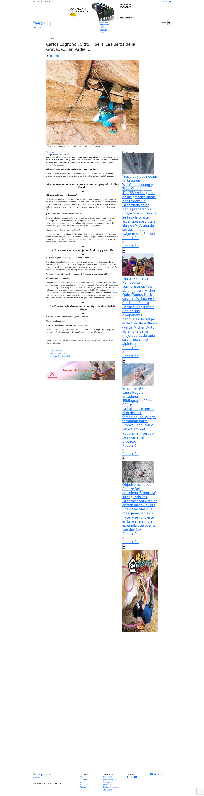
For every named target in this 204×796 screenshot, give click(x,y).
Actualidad (103, 22)
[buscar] (169, 23)
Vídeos (103, 27)
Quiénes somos (109, 779)
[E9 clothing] (140, 591)
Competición (104, 24)
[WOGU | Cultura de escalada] (44, 24)
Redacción (50, 152)
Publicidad (107, 777)
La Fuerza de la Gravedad (60, 356)
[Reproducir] (123, 250)
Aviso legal (107, 789)
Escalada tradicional (58, 353)
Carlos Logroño (56, 351)
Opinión (104, 32)
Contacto (107, 782)
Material (103, 30)
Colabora (107, 784)
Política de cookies (110, 787)
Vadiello (53, 358)
